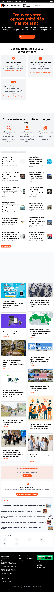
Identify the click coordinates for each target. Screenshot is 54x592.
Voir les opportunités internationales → (40, 73)
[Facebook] (17, 539)
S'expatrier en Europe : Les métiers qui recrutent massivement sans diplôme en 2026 (13, 363)
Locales (6, 5)
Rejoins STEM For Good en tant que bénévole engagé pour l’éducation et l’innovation (40, 426)
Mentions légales (20, 588)
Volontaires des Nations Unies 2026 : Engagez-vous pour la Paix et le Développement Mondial (40, 360)
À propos (16, 1)
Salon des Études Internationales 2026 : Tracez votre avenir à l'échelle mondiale (13, 304)
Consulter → (6, 310)
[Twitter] (41, 539)
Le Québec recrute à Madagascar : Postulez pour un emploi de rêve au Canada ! (23, 505)
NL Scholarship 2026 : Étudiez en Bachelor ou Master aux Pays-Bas (13, 422)
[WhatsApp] (17, 544)
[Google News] (4, 539)
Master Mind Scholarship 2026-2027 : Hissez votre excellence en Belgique (10, 220)
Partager (27, 475)
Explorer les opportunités (27, 37)
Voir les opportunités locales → (13, 70)
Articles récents (9, 1)
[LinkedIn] (29, 539)
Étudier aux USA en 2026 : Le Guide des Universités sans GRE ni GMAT (39, 388)
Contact (24, 1)
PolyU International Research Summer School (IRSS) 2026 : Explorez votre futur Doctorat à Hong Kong (10, 206)
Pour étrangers (26, 5)
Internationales (16, 5)
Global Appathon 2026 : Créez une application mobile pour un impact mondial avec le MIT (23, 516)
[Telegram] (4, 544)
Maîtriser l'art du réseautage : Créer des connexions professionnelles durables (40, 457)
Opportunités (31, 556)
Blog (20, 1)
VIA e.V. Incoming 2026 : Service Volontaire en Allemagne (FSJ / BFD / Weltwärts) (23, 522)
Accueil (2, 1)
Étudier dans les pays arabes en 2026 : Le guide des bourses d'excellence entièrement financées (40, 332)
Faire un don (30, 558)
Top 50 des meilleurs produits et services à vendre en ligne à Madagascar (21, 511)
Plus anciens (7, 246)
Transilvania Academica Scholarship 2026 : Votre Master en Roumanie (36, 205)
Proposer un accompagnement (28, 494)
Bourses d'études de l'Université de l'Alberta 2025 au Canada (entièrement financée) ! (21, 527)
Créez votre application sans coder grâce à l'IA (13, 333)
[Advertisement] (27, 266)
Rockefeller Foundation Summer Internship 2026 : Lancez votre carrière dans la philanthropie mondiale (13, 453)
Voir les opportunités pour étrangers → (13, 96)
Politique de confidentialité (31, 588)
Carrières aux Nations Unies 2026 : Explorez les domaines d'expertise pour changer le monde (39, 303)
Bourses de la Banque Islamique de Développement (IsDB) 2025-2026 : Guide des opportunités (13, 393)
